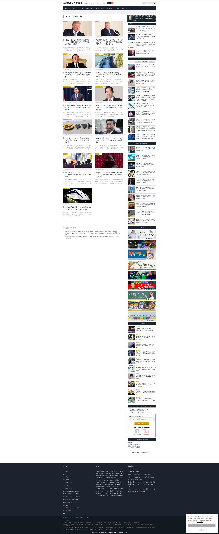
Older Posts (91, 221)
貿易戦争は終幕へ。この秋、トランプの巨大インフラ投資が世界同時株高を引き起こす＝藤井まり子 (109, 42)
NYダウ (114, 473)
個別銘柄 (98, 475)
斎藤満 (102, 475)
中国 (101, 482)
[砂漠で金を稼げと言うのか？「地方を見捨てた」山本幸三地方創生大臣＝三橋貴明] (109, 93)
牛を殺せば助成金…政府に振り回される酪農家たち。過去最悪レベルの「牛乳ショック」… (145, 338)
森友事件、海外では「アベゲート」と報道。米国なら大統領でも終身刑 (145, 329)
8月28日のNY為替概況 (133, 471)
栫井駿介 (118, 473)
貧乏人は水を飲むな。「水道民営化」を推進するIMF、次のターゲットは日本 (145, 66)
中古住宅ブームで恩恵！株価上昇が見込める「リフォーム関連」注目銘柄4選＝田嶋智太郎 (145, 149)
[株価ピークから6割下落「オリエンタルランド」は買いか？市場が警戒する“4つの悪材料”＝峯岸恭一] (131, 205)
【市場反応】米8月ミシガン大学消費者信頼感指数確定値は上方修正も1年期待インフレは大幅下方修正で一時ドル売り (141, 484)
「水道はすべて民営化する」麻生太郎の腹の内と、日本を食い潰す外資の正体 (78, 75)
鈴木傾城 (114, 488)
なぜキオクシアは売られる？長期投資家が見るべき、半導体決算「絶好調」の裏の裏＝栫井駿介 (145, 105)
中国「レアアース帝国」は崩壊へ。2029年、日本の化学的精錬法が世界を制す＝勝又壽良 (145, 36)
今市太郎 (101, 491)
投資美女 (65, 505)
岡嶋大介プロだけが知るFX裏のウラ (72, 493)
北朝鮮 (105, 480)
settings (201, 530)
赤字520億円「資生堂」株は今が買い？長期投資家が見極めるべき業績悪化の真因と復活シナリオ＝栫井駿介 (145, 74)
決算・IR (124, 8)
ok (201, 525)
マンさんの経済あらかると (115, 471)
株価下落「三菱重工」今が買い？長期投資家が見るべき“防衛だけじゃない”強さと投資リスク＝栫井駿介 (145, 89)
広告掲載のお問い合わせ (134, 444)
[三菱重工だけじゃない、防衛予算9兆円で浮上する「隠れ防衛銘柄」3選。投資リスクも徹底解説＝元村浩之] (131, 173)
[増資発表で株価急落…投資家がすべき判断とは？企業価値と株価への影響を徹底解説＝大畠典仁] (131, 197)
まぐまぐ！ (90, 517)
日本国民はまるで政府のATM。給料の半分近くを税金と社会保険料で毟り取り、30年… (145, 361)
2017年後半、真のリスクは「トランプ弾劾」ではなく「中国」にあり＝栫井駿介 (109, 140)
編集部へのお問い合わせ (134, 446)
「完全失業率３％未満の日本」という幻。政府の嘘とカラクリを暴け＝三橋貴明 (78, 175)
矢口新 (109, 480)
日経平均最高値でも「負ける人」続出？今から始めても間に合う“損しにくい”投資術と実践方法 (145, 28)
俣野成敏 (108, 477)
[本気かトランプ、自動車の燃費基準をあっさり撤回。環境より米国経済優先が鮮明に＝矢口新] (77, 28)
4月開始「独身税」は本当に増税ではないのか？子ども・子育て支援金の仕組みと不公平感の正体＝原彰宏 (145, 213)
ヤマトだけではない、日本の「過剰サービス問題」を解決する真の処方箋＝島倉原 (78, 140)
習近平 (112, 480)
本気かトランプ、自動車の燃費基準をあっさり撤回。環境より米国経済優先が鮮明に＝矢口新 (78, 42)
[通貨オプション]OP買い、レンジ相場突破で (139, 474)
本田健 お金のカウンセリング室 (71, 508)
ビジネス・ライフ (99, 8)
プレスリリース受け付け (134, 447)
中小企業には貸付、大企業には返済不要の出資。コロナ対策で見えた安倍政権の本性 (145, 353)
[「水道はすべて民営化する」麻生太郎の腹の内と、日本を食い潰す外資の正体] (77, 60)
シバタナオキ (114, 495)
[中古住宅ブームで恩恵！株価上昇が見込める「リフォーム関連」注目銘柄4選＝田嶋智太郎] (131, 149)
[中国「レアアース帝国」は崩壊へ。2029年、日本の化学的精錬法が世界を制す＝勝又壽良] (131, 165)
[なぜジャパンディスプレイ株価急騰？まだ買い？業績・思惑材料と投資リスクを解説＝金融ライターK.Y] (131, 221)
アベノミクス (106, 488)
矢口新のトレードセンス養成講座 (71, 496)
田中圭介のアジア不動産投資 (70, 499)
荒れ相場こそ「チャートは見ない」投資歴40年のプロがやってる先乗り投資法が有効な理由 (145, 44)
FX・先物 (80, 8)
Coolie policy (200, 521)
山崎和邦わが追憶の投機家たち (71, 491)
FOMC (110, 475)
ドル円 (106, 493)
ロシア (101, 488)
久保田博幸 (118, 482)
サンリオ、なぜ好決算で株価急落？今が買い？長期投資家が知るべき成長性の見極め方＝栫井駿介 (91, 231)
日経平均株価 (108, 473)
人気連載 (109, 8)
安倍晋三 (117, 480)
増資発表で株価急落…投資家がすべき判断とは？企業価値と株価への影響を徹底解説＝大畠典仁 (145, 197)
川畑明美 (106, 475)
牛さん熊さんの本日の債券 (108, 482)
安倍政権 (114, 475)
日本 (118, 475)
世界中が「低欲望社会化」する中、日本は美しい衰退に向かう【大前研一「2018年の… (145, 385)
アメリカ (106, 491)
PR (64, 513)
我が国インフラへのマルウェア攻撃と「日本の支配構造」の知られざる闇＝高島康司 (109, 175)
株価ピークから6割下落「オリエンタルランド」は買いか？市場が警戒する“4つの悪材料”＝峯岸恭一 (145, 205)
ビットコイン (112, 486)
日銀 (98, 482)
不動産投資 (89, 8)
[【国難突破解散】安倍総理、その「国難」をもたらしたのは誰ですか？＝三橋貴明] (77, 93)
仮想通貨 (120, 495)
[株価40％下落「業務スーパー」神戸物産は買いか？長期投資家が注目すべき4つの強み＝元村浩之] (131, 157)
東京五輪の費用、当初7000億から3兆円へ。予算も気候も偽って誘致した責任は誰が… (146, 369)
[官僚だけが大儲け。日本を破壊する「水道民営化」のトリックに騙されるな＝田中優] (109, 60)
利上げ (121, 475)
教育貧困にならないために (102, 486)
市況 (118, 8)
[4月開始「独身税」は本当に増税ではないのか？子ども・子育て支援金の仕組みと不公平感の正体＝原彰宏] (131, 213)
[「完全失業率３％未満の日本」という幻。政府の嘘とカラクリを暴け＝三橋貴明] (77, 160)
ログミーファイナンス (104, 495)
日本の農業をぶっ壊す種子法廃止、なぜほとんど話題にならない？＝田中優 (145, 399)
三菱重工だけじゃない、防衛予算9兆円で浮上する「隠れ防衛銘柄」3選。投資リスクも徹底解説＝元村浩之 (145, 173)
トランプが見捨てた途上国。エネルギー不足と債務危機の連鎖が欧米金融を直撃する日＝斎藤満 (145, 181)
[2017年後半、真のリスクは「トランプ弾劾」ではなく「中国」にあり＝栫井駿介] (109, 126)
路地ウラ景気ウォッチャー (70, 502)
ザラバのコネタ (67, 510)
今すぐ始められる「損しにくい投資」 (96, 3)
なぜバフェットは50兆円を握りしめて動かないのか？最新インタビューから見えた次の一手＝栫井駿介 (145, 52)
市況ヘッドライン (67, 488)
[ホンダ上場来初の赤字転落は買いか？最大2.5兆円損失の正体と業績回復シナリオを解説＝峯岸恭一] (131, 189)
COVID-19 (98, 484)
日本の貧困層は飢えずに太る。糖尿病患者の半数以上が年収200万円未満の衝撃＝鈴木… (146, 377)
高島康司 (119, 488)
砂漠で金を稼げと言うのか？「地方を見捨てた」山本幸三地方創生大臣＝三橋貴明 (109, 107)
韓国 (111, 488)
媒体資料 (130, 442)
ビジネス (151, 61)
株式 (74, 8)
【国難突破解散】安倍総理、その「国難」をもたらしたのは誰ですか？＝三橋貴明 (78, 107)
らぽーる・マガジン (101, 477)
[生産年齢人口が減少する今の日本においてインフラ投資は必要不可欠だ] (77, 195)
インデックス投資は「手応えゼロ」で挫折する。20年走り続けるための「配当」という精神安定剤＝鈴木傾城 (145, 136)
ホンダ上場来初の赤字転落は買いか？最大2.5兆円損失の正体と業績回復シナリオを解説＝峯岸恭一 (145, 189)
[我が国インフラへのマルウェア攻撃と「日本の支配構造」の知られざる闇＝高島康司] (109, 160)
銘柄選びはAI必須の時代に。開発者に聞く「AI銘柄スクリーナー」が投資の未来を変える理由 (143, 18)
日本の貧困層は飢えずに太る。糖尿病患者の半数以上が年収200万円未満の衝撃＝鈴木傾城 (145, 82)
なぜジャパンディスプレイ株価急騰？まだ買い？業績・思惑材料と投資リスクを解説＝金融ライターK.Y (145, 220)
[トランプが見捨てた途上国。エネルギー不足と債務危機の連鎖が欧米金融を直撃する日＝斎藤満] (131, 181)
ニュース (67, 8)
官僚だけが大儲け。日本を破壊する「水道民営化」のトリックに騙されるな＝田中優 (109, 75)
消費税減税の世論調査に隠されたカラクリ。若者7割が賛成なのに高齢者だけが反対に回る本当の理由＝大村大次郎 (146, 128)
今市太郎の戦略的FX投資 (102, 471)
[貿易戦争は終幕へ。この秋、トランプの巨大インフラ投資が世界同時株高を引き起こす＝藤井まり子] (109, 28)
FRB (122, 473)
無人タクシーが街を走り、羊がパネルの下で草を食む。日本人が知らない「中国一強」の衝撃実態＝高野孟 (145, 121)
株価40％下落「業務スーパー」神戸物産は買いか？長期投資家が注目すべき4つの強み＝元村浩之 (145, 157)
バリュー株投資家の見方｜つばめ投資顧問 (111, 484)
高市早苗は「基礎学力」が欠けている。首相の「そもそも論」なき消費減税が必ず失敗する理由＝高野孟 (145, 113)
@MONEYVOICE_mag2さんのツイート (142, 452)
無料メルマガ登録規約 (133, 416)
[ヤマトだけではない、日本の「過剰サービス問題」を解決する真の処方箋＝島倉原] (77, 126)
